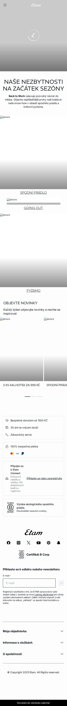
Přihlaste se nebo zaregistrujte (44, 478)
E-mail (7, 575)
